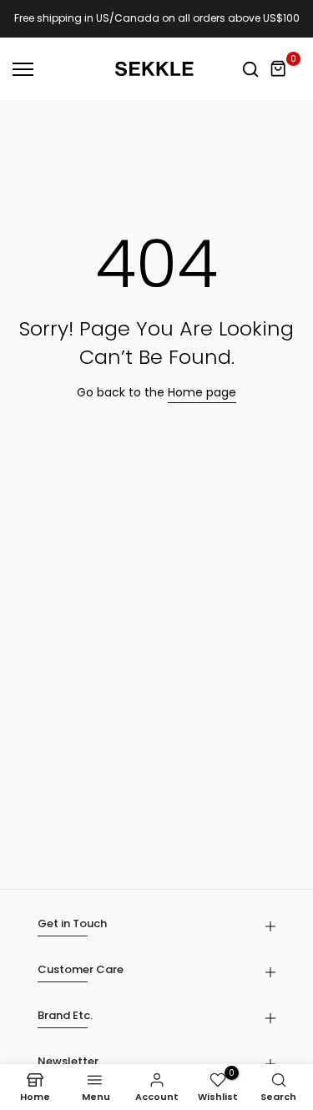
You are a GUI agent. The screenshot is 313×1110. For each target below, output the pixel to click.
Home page (202, 392)
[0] (279, 69)
